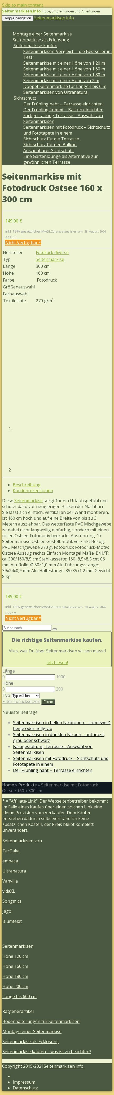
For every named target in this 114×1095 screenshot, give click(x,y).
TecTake (11, 851)
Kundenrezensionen (33, 490)
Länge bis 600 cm (19, 996)
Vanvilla (10, 881)
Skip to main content (22, 5)
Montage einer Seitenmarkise (42, 34)
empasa (10, 861)
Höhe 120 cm (15, 956)
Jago (6, 911)
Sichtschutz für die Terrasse (51, 139)
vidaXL (8, 891)
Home (8, 785)
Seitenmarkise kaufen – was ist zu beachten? (46, 1051)
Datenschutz (25, 1088)
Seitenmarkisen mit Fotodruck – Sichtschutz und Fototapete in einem (66, 130)
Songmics (11, 901)
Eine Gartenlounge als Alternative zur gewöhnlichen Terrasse (60, 159)
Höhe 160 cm (15, 966)
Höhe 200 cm (15, 986)
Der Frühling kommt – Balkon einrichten (63, 110)
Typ (6, 695)
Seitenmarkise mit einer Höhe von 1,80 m (64, 75)
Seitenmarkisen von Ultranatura (55, 92)
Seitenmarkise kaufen (35, 45)
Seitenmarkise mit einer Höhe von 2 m (61, 80)
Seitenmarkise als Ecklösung (41, 40)
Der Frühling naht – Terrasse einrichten (63, 104)
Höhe (7, 683)
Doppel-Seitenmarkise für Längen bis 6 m (64, 86)
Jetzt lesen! (57, 662)
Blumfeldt (12, 921)
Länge (8, 671)
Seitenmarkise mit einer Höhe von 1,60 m (64, 69)
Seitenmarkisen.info (54, 18)
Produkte (27, 785)
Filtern (48, 702)
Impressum (24, 1082)
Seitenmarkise (50, 259)
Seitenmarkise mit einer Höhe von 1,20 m (64, 63)
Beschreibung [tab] (27, 485)
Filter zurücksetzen (21, 701)
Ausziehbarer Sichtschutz (48, 150)
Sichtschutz (24, 98)
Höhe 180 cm (15, 976)
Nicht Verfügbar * (23, 243)
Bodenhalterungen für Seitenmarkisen (41, 1021)
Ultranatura (14, 871)
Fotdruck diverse (52, 252)
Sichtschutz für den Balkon (50, 145)
